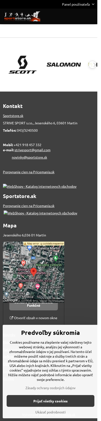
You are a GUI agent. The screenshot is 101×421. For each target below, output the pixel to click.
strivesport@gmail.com (32, 150)
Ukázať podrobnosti (50, 412)
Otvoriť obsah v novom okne (35, 318)
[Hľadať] (68, 16)
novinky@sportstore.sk (29, 157)
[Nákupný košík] (80, 16)
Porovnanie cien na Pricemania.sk (28, 172)
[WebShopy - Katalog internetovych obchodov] (39, 186)
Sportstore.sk (13, 115)
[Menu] (91, 16)
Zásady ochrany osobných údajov (50, 388)
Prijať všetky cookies (50, 401)
